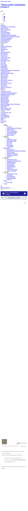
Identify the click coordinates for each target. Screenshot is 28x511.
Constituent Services (6, 91)
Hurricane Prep (4, 98)
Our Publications (5, 115)
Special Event (4, 55)
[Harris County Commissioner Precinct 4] (14, 7)
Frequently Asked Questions (8, 94)
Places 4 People (4, 76)
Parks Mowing (4, 53)
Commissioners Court (6, 112)
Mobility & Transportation (7, 73)
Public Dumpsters (5, 105)
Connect (6, 172)
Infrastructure (4, 67)
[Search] (4, 21)
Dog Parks (3, 62)
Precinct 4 (3, 25)
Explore (6, 136)
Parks (2, 45)
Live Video (3, 121)
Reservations (4, 64)
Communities (4, 66)
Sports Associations (5, 52)
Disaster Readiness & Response (8, 35)
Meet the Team (4, 28)
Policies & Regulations (6, 46)
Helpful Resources (5, 95)
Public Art (3, 88)
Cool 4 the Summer (5, 109)
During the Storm (5, 101)
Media (2, 119)
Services (6, 158)
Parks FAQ (3, 47)
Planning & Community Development (10, 70)
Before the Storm (5, 100)
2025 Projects (4, 81)
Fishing (2, 50)
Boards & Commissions (6, 38)
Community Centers (5, 57)
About (5, 125)
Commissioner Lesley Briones (8, 26)
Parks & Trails (4, 74)
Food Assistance (5, 97)
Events (2, 122)
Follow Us (3, 118)
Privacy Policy (4, 42)
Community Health (5, 33)
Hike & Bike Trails (5, 60)
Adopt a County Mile (6, 108)
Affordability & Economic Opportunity (10, 36)
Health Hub (3, 107)
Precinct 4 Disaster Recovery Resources (10, 104)
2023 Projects (4, 78)
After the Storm (4, 102)
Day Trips (3, 63)
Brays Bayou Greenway (7, 80)
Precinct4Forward (5, 40)
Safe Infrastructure (5, 32)
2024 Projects (4, 77)
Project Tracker (4, 69)
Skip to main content (6, 1)
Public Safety (4, 31)
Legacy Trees (4, 56)
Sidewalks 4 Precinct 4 (6, 83)
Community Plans (5, 71)
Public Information (5, 116)
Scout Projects (4, 49)
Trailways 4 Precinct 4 (6, 87)
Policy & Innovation (6, 29)
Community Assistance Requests (9, 93)
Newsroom (3, 114)
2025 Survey (4, 84)
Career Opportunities (6, 39)
